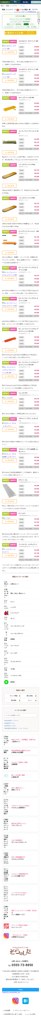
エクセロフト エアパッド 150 (28, 69)
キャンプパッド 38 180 (26, 97)
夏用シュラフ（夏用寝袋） (14, 24)
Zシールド (22, 513)
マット (26, 24)
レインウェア (15, 613)
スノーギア (14, 653)
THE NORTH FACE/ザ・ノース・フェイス (16, 728)
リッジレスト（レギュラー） (28, 544)
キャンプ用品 (13, 695)
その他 (13, 669)
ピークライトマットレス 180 (29, 231)
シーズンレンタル (16, 675)
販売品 (13, 682)
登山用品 (13, 700)
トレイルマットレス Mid (27, 198)
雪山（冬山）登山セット (18, 593)
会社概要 (7, 1010)
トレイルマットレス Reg (27, 164)
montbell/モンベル (9, 723)
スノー (36, 2)
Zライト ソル (23, 480)
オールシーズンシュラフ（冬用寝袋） (20, 19)
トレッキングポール (17, 633)
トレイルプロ (23, 393)
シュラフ (13, 607)
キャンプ (5, 2)
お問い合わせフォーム (21, 982)
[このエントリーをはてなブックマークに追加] (25, 1000)
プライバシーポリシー (22, 1010)
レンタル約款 (31, 1014)
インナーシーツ (20, 27)
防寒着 (13, 639)
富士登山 (25, 2)
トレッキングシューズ (17, 626)
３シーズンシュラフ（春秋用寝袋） (20, 21)
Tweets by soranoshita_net (11, 992)
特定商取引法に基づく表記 (13, 1014)
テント (13, 602)
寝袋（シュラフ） (12, 6)
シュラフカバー (9, 27)
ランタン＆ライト (16, 661)
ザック (13, 618)
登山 (15, 1)
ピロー (32, 24)
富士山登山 (30, 695)
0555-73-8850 (22, 965)
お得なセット (15, 584)
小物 (28, 27)
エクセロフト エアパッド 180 (28, 41)
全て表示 (33, 27)
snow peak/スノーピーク (11, 720)
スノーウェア (15, 645)
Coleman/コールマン (10, 726)
